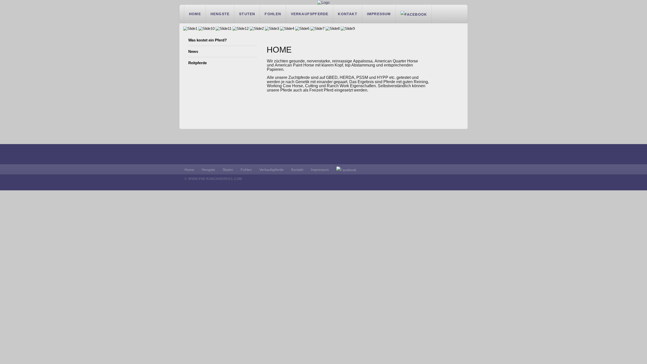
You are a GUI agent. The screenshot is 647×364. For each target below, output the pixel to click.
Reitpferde (197, 63)
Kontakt (347, 14)
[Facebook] (414, 14)
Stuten (247, 14)
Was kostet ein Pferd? (207, 40)
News (193, 51)
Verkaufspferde (310, 14)
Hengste (220, 14)
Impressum (379, 14)
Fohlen (273, 14)
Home (195, 14)
